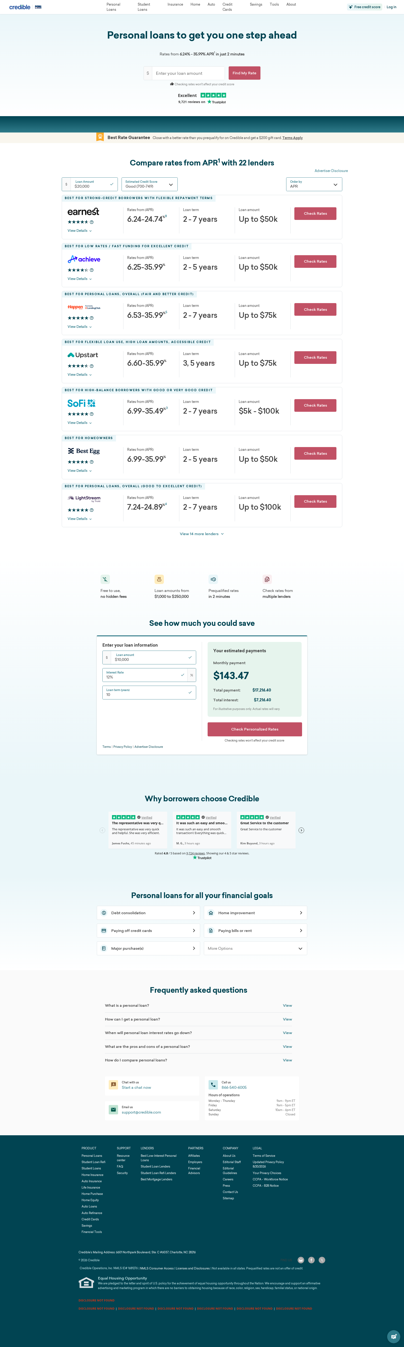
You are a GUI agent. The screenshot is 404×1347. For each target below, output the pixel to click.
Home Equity (90, 1200)
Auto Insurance (92, 1181)
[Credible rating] (78, 222)
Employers (195, 1162)
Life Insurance (91, 1187)
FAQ (120, 1166)
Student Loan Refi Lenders (158, 1173)
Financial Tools (92, 1232)
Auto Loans (89, 1206)
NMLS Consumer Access (157, 1268)
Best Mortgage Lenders (156, 1179)
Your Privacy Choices (267, 1173)
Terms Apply (292, 138)
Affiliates (194, 1156)
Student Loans (91, 1168)
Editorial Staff (232, 1162)
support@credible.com (141, 1112)
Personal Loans (92, 1156)
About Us (229, 1156)
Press (226, 1186)
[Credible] (19, 7)
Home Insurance (92, 1175)
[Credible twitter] (322, 1260)
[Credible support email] (301, 1260)
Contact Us (230, 1192)
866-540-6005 (234, 1087)
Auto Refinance (92, 1213)
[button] (244, 73)
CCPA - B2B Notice (266, 1186)
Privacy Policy (122, 747)
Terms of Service (264, 1156)
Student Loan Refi (93, 1162)
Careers (228, 1179)
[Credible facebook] (311, 1260)
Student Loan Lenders (155, 1166)
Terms (106, 747)
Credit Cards (90, 1219)
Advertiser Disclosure (331, 170)
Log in (392, 7)
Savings (87, 1226)
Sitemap (228, 1198)
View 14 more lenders (199, 533)
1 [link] (214, 52)
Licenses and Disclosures (193, 1268)
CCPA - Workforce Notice (270, 1179)
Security (122, 1173)
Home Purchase (92, 1194)
